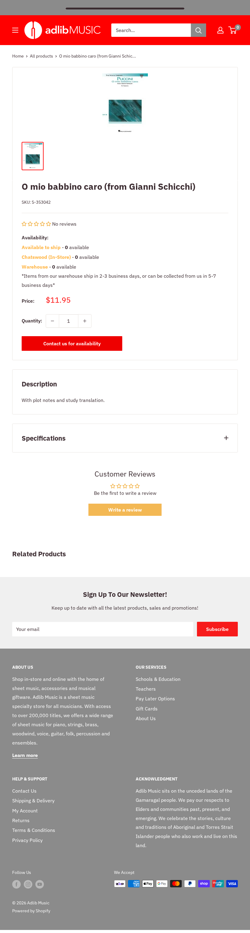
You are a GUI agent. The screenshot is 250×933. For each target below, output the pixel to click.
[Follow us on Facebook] (16, 884)
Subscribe (217, 629)
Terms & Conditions (33, 830)
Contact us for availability (72, 343)
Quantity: (32, 321)
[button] (37, 224)
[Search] (198, 30)
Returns (21, 820)
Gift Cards (147, 709)
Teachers (146, 689)
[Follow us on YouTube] (39, 884)
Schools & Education (158, 679)
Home (18, 56)
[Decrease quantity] (52, 321)
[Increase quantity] (84, 321)
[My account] (220, 30)
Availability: (35, 237)
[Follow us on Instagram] (28, 884)
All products (41, 56)
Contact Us (24, 791)
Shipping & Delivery (33, 800)
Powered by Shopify (31, 911)
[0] (233, 30)
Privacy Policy (27, 840)
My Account (25, 811)
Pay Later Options (155, 698)
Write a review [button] (125, 510)
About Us (146, 718)
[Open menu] (15, 30)
